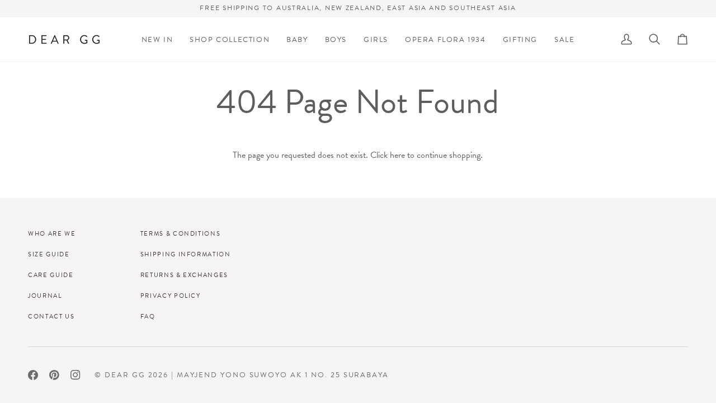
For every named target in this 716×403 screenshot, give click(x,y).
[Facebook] (33, 375)
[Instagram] (75, 375)
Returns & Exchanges (184, 274)
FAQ (148, 316)
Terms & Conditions (180, 233)
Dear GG (125, 374)
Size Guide (49, 254)
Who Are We (52, 233)
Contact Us (51, 316)
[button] (229, 39)
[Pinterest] (54, 375)
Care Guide (51, 274)
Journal (45, 295)
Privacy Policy (170, 295)
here (397, 154)
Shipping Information (185, 254)
